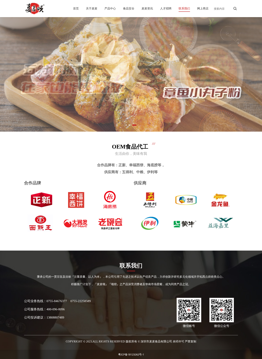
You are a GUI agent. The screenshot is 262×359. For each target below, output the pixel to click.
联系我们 (184, 8)
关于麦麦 (91, 8)
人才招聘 (165, 8)
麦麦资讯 (147, 8)
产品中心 (110, 8)
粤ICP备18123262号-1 (131, 354)
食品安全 (128, 8)
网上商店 (203, 8)
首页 (76, 8)
